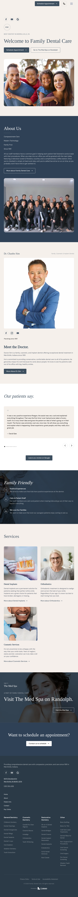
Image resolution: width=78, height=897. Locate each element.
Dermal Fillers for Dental (65, 837)
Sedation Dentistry (10, 849)
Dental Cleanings (9, 826)
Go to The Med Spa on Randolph (45, 50)
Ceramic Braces (28, 830)
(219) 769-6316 (9, 786)
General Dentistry (10, 817)
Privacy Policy (24, 879)
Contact (6, 806)
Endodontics (45, 848)
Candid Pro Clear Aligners (28, 826)
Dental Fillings (8, 833)
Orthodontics (27, 838)
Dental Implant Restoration (46, 839)
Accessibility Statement (50, 879)
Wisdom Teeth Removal (65, 864)
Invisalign (26, 834)
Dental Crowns (46, 834)
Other (62, 817)
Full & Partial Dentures (45, 853)
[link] (64, 3)
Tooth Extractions (9, 852)
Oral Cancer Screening (64, 849)
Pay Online (7, 809)
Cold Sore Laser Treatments (65, 831)
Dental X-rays (8, 841)
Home (6, 794)
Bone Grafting (64, 822)
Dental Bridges (46, 830)
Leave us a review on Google (39, 458)
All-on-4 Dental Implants (46, 826)
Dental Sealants (9, 837)
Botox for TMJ (64, 826)
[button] (71, 3)
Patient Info (7, 802)
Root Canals (45, 857)
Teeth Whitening (28, 842)
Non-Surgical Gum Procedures (66, 843)
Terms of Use (36, 879)
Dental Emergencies (10, 830)
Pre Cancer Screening (64, 858)
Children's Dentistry (10, 822)
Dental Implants (46, 844)
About (6, 798)
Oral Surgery (64, 853)
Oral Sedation (8, 845)
